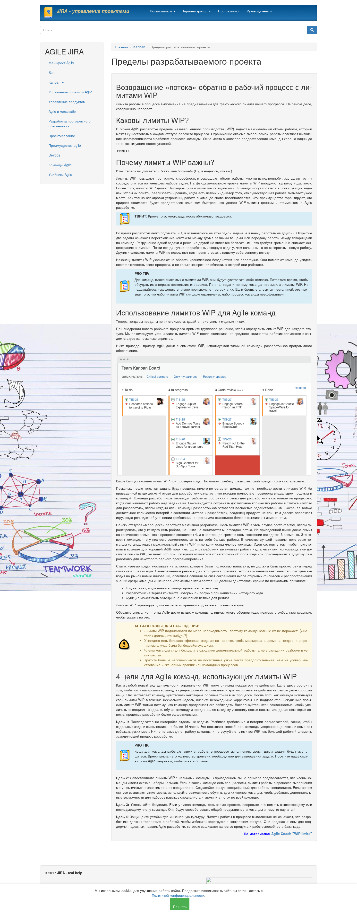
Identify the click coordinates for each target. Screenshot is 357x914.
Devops (54, 155)
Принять (180, 906)
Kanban (55, 82)
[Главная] (50, 13)
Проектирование (62, 135)
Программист (228, 11)
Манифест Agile (61, 62)
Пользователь (161, 11)
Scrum (54, 72)
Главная (121, 46)
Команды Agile (60, 164)
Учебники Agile (60, 174)
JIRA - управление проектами (93, 11)
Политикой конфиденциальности (178, 895)
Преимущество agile (65, 145)
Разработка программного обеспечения (70, 123)
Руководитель (258, 11)
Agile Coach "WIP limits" (291, 833)
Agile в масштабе (62, 111)
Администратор (195, 11)
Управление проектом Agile (70, 91)
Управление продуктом (67, 101)
